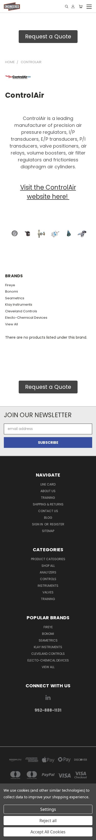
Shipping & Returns (48, 504)
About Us (48, 491)
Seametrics (14, 298)
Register (57, 524)
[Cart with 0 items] (80, 6)
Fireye (10, 285)
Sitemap (48, 531)
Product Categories (48, 559)
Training (48, 497)
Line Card (48, 484)
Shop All (48, 565)
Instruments (48, 585)
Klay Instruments (18, 304)
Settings (48, 809)
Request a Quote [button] (48, 36)
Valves (48, 592)
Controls (48, 579)
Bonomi (11, 291)
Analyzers (48, 572)
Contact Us (48, 511)
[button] (48, 726)
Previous (8, 835)
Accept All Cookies (48, 832)
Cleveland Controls (21, 311)
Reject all (48, 820)
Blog (48, 517)
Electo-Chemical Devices (26, 317)
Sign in (38, 524)
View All (11, 324)
